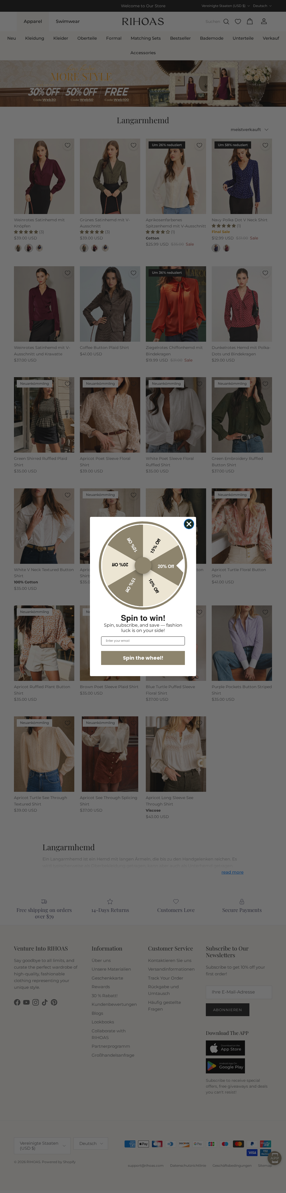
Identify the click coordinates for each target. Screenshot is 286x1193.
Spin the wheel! (143, 657)
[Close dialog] (189, 524)
